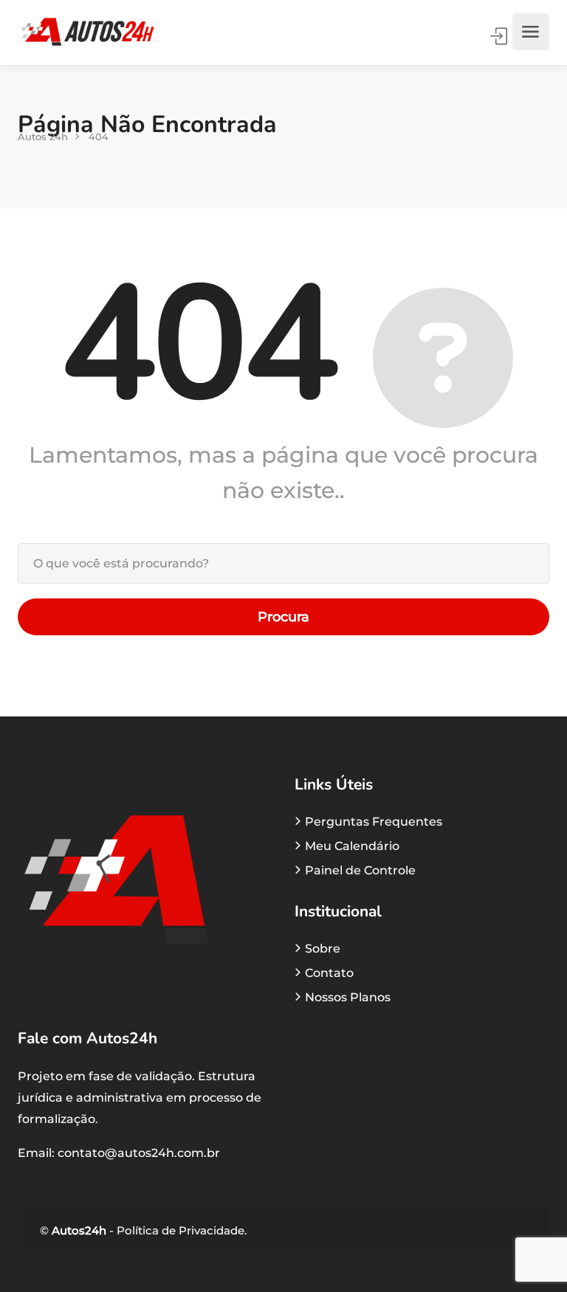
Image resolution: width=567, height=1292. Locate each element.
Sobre (322, 949)
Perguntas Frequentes (373, 822)
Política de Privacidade (179, 1230)
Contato (329, 973)
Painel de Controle (360, 870)
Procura (283, 617)
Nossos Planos (348, 997)
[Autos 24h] (87, 32)
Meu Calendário (352, 846)
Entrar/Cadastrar (499, 36)
